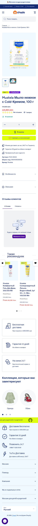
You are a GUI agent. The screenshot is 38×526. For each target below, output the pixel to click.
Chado (14, 515)
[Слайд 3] (10, 414)
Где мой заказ (8, 6)
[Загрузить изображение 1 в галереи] (5, 82)
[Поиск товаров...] (4, 19)
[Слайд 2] (6, 414)
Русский (7, 510)
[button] (35, 12)
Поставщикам (30, 6)
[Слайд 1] (2, 414)
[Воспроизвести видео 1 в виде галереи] (13, 80)
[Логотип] (19, 12)
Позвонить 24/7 (16, 444)
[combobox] (19, 19)
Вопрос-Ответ (20, 6)
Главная (4, 25)
